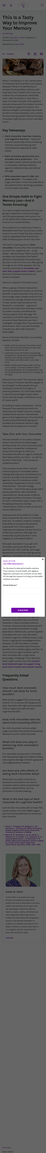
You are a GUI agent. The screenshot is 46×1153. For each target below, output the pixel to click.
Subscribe (23, 610)
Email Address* (10, 585)
